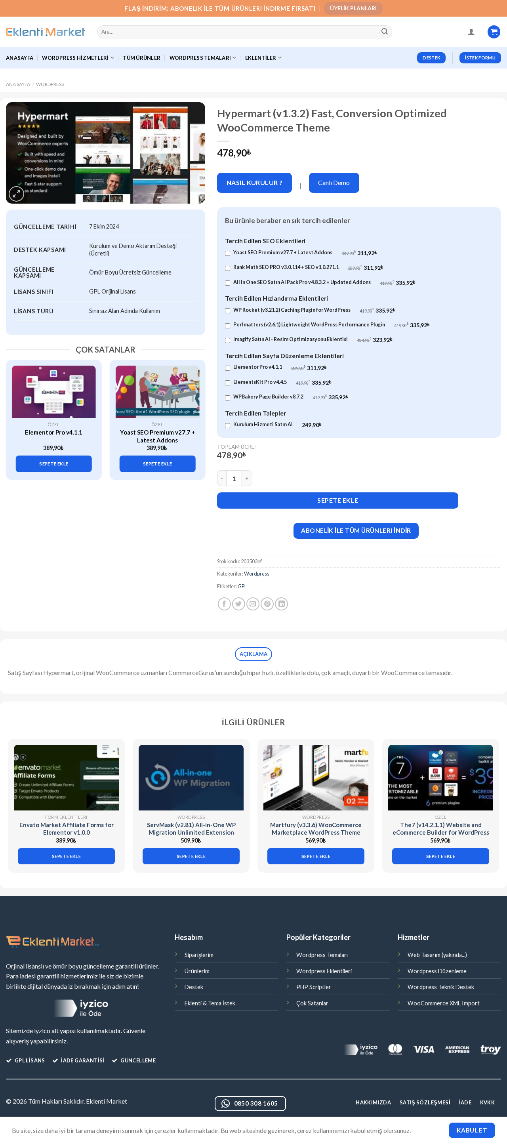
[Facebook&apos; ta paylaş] (224, 603)
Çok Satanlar (312, 1003)
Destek (194, 987)
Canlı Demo (334, 182)
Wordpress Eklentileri (324, 971)
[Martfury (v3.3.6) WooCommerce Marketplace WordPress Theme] (315, 777)
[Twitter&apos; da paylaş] (238, 603)
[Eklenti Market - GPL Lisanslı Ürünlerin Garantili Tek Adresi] (45, 32)
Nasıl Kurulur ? (255, 182)
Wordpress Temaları (322, 954)
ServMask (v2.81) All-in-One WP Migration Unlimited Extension (191, 828)
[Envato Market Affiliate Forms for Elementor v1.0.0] (66, 777)
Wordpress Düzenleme (437, 971)
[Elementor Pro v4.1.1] (54, 392)
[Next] (195, 413)
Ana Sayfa (18, 84)
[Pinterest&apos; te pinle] (267, 603)
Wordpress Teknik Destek (441, 987)
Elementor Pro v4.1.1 (53, 432)
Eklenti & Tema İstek (210, 1003)
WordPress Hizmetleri (75, 58)
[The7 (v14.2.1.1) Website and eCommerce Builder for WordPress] (440, 777)
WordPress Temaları (200, 58)
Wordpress (50, 84)
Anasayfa (19, 58)
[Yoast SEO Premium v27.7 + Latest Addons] (157, 392)
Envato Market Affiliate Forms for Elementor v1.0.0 (66, 828)
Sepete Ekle (337, 500)
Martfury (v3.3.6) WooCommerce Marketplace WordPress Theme (316, 828)
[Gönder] (385, 32)
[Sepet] (494, 31)
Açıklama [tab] (253, 654)
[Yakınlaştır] (16, 194)
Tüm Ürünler (141, 58)
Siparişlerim (199, 954)
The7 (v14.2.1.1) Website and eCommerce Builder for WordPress (441, 828)
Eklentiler (260, 58)
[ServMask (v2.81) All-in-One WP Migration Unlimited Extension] (191, 777)
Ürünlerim (197, 971)
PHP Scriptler (313, 987)
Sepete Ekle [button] (53, 463)
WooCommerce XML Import (444, 1003)
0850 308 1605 (256, 1103)
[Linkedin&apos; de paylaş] (281, 603)
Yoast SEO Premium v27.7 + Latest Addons (157, 436)
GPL (242, 586)
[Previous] (16, 413)
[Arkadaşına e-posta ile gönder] (252, 603)
